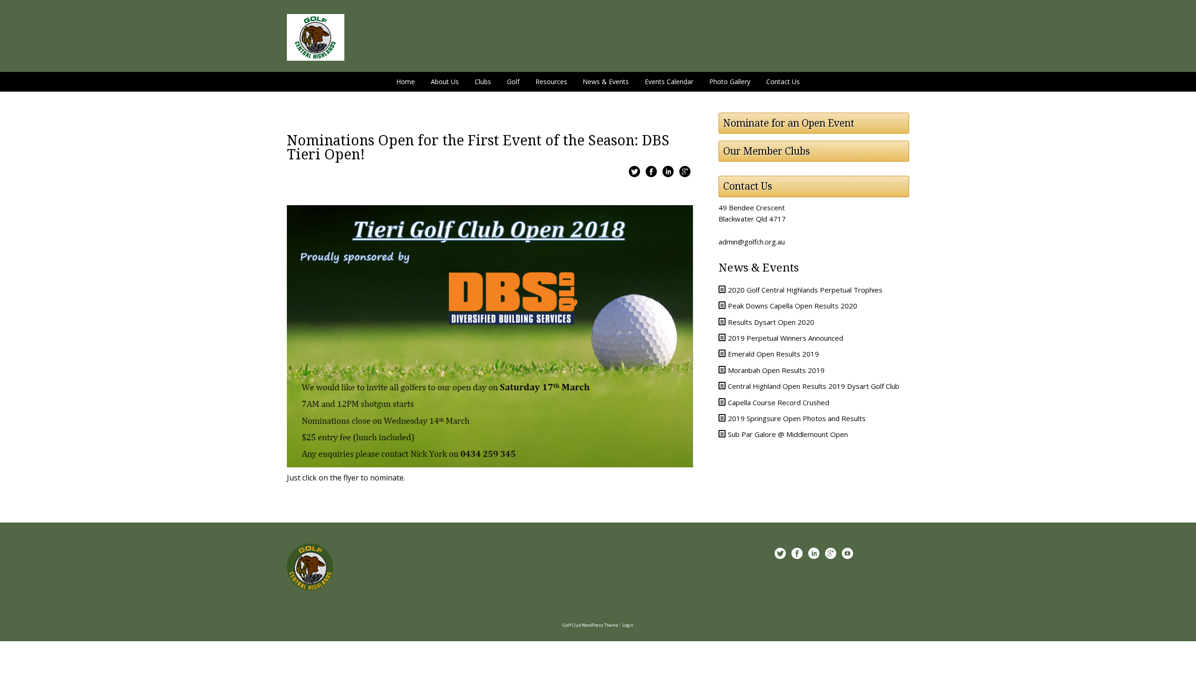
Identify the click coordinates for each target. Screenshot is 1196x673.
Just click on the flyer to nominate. (346, 478)
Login (628, 625)
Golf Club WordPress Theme (590, 625)
